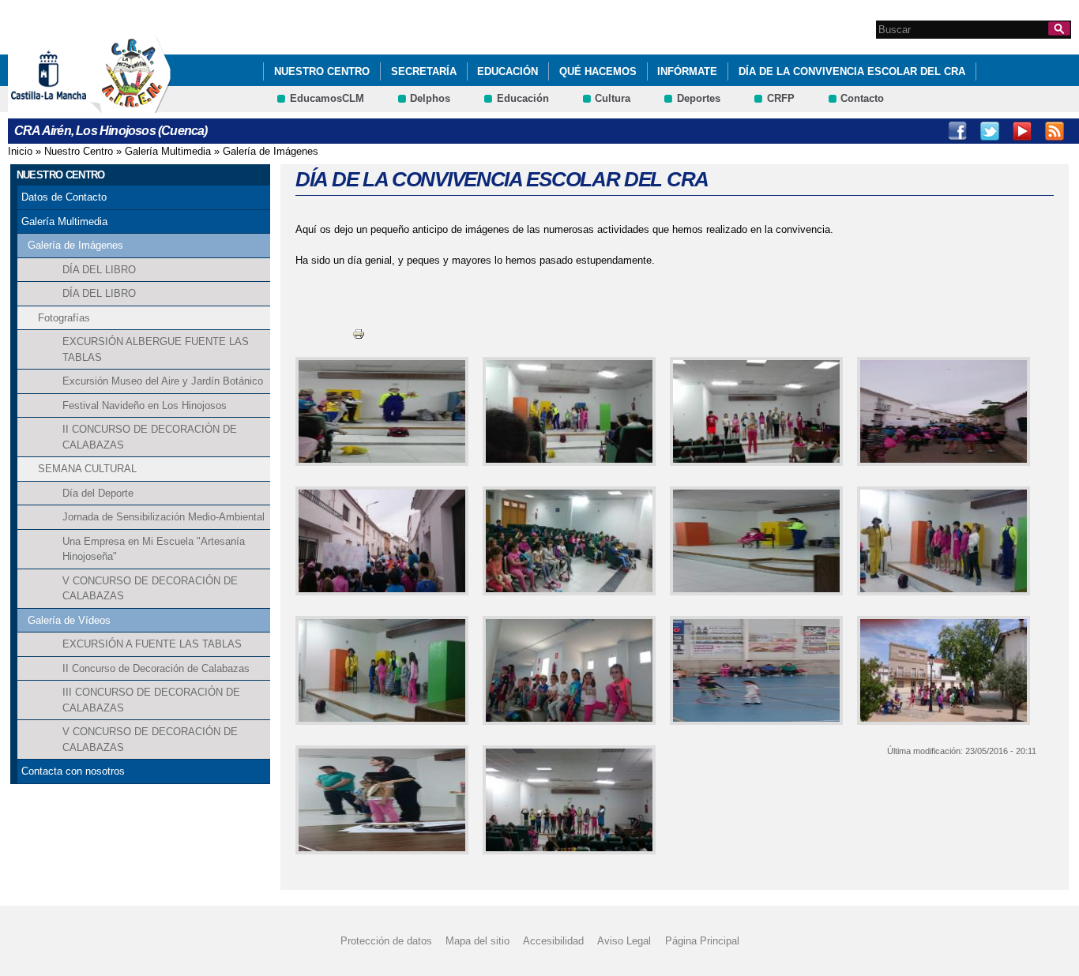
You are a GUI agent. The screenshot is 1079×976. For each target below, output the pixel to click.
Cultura (612, 98)
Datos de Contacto (64, 197)
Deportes (698, 98)
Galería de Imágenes (270, 151)
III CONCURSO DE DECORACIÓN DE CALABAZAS (151, 700)
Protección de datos (386, 941)
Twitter (989, 131)
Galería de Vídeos (69, 620)
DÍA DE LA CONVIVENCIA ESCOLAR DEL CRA (852, 71)
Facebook (957, 131)
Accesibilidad (553, 941)
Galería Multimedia (168, 151)
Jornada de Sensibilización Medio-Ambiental (163, 517)
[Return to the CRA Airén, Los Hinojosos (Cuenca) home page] (130, 105)
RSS (1054, 131)
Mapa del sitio (477, 941)
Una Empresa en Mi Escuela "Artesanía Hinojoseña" (153, 549)
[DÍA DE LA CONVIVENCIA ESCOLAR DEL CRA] (378, 411)
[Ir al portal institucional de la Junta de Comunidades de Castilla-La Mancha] (68, 105)
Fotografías (64, 318)
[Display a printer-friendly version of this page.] (358, 333)
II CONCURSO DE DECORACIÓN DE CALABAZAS (149, 437)
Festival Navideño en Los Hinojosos (144, 405)
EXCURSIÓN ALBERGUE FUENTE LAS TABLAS (155, 349)
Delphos (430, 98)
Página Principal (702, 941)
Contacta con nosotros (73, 771)
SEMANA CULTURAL (87, 469)
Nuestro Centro (322, 71)
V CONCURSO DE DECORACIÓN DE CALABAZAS (150, 588)
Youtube (1022, 131)
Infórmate (687, 71)
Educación (507, 71)
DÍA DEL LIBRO (99, 270)
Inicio (20, 151)
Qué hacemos (598, 71)
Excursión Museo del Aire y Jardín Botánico (162, 381)
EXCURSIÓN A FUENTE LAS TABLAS (152, 644)
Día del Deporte (97, 493)
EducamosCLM (327, 98)
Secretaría (424, 71)
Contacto (862, 98)
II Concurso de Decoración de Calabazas (156, 668)
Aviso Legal (624, 941)
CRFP (781, 98)
